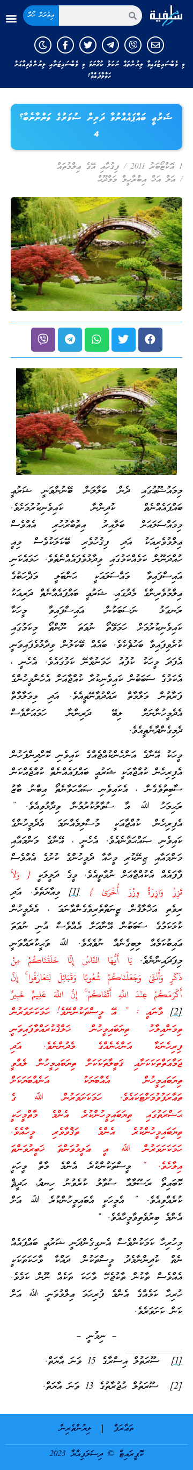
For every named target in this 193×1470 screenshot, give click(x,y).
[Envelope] (155, 45)
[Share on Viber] (43, 340)
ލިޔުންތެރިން (75, 1428)
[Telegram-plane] (110, 45)
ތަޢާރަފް (123, 1428)
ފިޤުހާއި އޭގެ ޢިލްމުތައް (88, 167)
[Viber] (133, 45)
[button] (11, 18)
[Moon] (42, 45)
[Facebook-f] (65, 45)
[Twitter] (87, 45)
